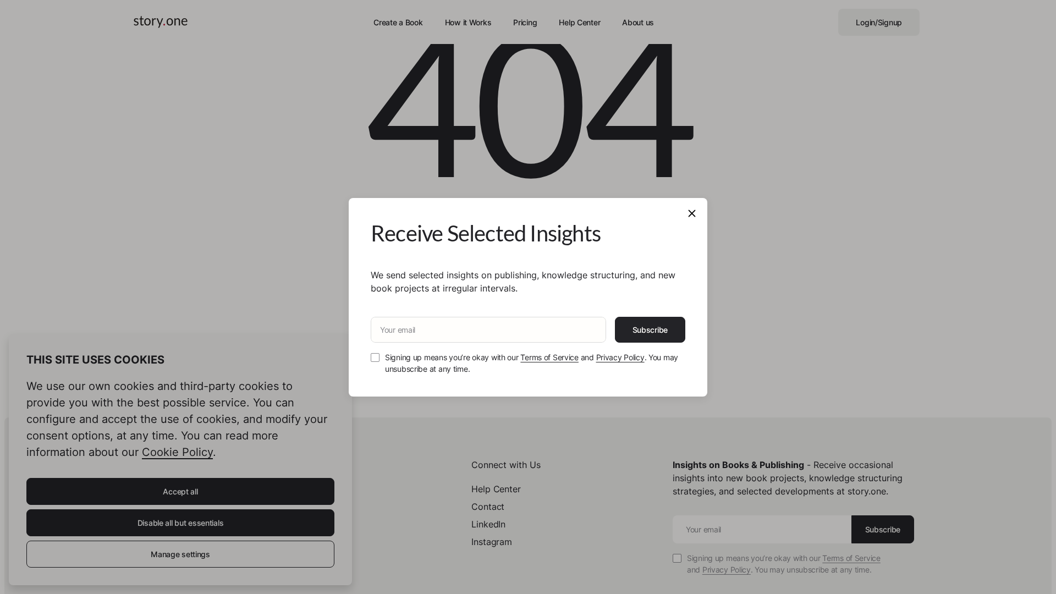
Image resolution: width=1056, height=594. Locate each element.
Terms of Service (549, 357)
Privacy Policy (620, 357)
